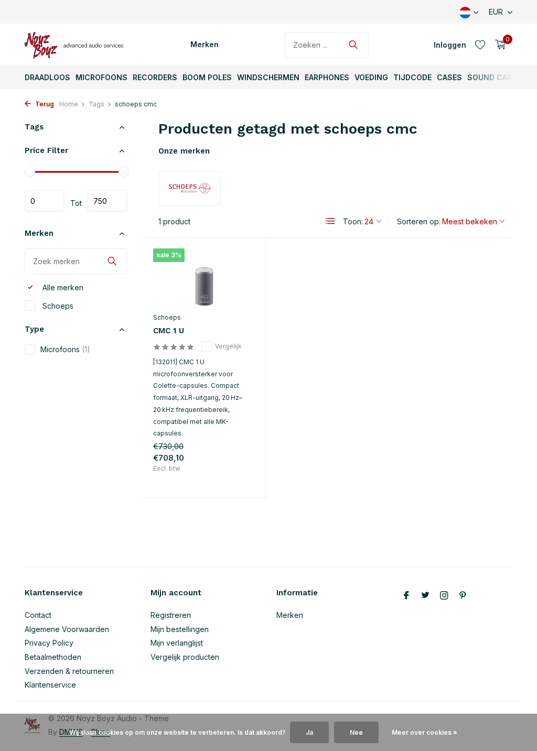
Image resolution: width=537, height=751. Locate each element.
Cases (449, 77)
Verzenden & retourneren (69, 671)
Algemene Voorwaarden (67, 629)
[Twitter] (425, 596)
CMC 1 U (168, 330)
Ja (309, 732)
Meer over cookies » (424, 732)
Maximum (107, 200)
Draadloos (47, 77)
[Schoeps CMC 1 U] (204, 277)
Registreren (171, 615)
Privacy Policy (49, 642)
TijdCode (412, 77)
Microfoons (101, 77)
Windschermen (268, 77)
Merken (204, 44)
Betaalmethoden (53, 656)
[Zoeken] (353, 44)
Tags (96, 104)
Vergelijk (228, 346)
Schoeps (56, 305)
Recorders (155, 77)
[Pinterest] (463, 596)
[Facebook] (406, 596)
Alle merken (61, 287)
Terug (44, 104)
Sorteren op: (419, 221)
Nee (356, 732)
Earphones (327, 77)
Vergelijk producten (185, 656)
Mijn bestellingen (180, 629)
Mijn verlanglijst (177, 642)
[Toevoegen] (236, 478)
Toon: (353, 221)
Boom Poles (207, 77)
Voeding (371, 77)
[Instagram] (444, 596)
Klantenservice (50, 684)
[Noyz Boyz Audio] (77, 45)
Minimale (44, 200)
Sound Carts (494, 77)
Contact (38, 615)
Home (68, 104)
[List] (330, 221)
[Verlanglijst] (480, 44)
